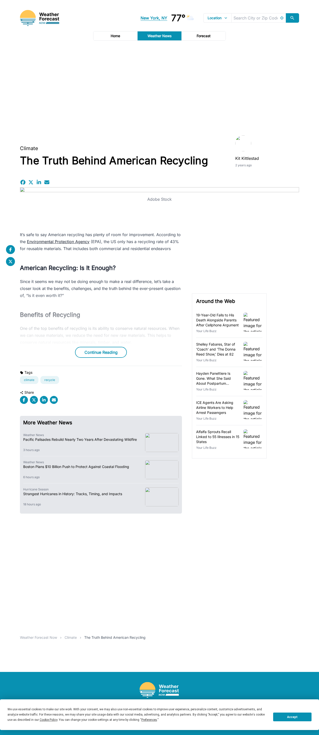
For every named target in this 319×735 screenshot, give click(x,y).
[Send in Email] (47, 182)
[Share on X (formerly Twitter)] (31, 182)
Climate (29, 148)
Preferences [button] (149, 720)
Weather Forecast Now (38, 637)
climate (29, 380)
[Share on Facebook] (23, 182)
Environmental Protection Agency (58, 241)
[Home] (159, 690)
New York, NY (154, 17)
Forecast (204, 36)
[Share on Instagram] (39, 182)
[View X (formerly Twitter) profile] (10, 261)
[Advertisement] (159, 86)
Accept (292, 717)
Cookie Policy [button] (48, 720)
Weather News (159, 36)
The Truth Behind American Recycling (115, 637)
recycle (49, 380)
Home (115, 36)
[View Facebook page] (10, 249)
